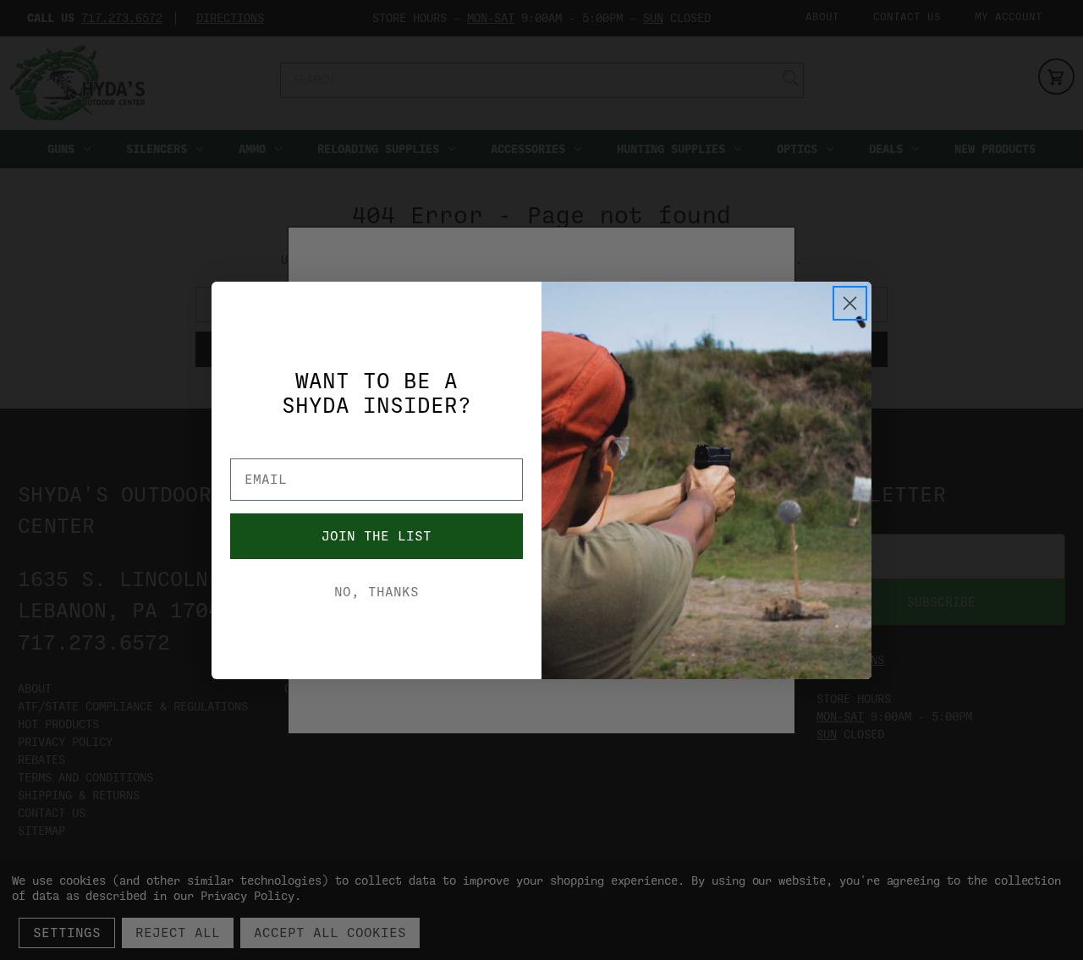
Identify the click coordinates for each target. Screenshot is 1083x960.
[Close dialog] (850, 303)
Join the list (377, 536)
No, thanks (376, 592)
